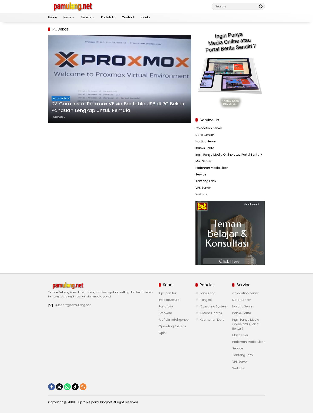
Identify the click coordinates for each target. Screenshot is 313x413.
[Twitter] (59, 386)
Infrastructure (61, 98)
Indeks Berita (204, 148)
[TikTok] (75, 386)
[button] (260, 6)
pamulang (207, 293)
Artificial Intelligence (174, 319)
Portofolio (166, 306)
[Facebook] (51, 386)
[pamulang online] (72, 6)
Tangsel (206, 300)
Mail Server (203, 161)
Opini (162, 333)
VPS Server (203, 187)
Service (200, 174)
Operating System (172, 326)
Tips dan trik (168, 293)
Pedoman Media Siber (211, 168)
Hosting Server (206, 141)
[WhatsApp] (67, 386)
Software (165, 313)
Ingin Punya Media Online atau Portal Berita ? (228, 154)
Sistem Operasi (211, 313)
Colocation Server (208, 128)
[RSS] (83, 386)
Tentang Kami (206, 181)
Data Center (204, 135)
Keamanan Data (212, 319)
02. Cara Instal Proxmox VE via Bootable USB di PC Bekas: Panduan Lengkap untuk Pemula (118, 107)
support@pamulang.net (73, 305)
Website (201, 194)
